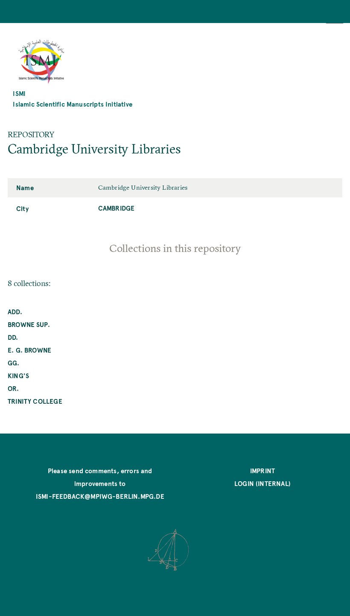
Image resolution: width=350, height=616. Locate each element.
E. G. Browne (29, 349)
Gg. (14, 362)
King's (18, 375)
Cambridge (116, 207)
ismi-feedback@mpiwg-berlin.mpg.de (100, 496)
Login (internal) (262, 483)
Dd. (13, 337)
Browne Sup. (29, 324)
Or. (13, 388)
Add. (15, 311)
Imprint (262, 470)
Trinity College (35, 400)
